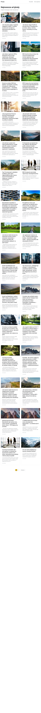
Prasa (2, 1)
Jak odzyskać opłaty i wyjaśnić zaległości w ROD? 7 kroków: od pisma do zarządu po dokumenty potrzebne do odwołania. (10, 28)
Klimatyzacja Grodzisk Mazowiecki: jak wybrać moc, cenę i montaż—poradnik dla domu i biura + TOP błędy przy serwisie (10, 423)
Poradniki (31, 1)
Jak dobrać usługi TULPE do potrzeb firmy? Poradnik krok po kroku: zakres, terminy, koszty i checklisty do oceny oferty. (29, 28)
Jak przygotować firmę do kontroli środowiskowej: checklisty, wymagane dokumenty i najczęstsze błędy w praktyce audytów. (10, 117)
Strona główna (37, 1)
